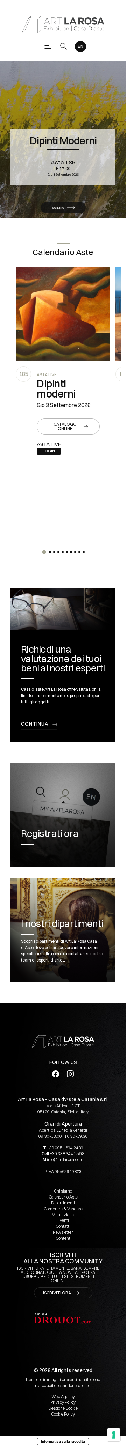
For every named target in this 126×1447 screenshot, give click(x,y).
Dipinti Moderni (63, 140)
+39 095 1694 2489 (65, 1147)
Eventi (63, 1220)
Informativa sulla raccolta (63, 1441)
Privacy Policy (63, 1402)
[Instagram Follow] (70, 1073)
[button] (44, 552)
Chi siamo (63, 1191)
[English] (80, 46)
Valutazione (63, 1214)
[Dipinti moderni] (63, 314)
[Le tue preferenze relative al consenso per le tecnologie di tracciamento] (113, 1434)
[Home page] (63, 24)
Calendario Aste (63, 1197)
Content (63, 1238)
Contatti (63, 1226)
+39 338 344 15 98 (67, 1153)
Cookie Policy (63, 1414)
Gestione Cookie (63, 1408)
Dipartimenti (63, 1202)
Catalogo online (65, 426)
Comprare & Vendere (63, 1208)
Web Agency (63, 1396)
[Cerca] (63, 46)
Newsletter (63, 1232)
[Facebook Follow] (55, 1073)
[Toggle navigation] (48, 46)
